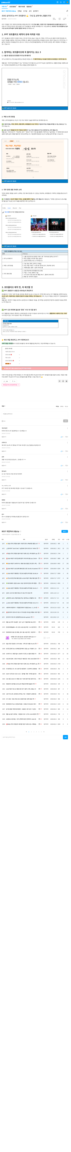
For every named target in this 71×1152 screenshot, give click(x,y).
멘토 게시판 (21, 6)
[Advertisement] (34, 394)
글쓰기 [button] (64, 531)
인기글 (25, 11)
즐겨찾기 (35, 11)
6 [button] (41, 732)
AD (44, 638)
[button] (26, 732)
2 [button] (31, 732)
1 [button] (28, 732)
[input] (35, 415)
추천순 (57, 406)
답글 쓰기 (4, 436)
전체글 (20, 11)
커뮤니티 (4, 6)
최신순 (66, 406)
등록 (66, 421)
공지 (30, 11)
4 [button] (36, 732)
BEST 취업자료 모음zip (9, 11)
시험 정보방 (12, 6)
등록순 (61, 406)
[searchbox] (32, 737)
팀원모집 (28, 6)
